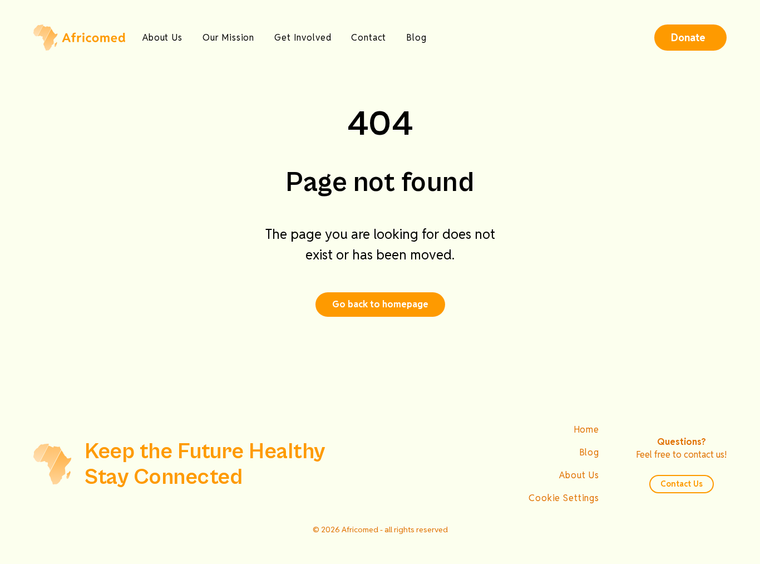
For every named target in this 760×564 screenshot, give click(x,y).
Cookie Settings (564, 498)
